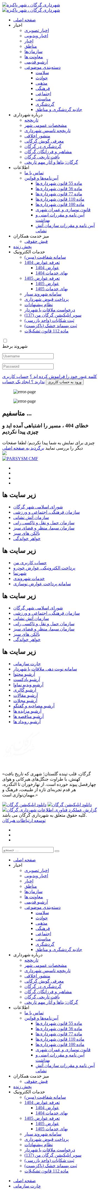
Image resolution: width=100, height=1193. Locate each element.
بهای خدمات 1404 (52, 273)
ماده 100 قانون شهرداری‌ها (60, 204)
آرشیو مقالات (25, 695)
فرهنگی (43, 88)
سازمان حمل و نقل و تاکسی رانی (43, 522)
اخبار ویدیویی (36, 35)
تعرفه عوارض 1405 (42, 278)
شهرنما (19, 573)
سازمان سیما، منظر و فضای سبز (43, 528)
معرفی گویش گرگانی (44, 141)
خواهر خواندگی (27, 538)
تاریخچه (31, 120)
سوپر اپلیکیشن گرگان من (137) (52, 315)
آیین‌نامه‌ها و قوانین (41, 178)
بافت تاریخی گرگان (42, 157)
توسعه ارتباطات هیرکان (24, 820)
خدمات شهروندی (29, 578)
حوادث (42, 77)
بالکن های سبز (26, 533)
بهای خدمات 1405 (52, 288)
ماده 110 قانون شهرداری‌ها (60, 199)
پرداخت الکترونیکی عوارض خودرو (44, 568)
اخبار (28, 41)
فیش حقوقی (36, 241)
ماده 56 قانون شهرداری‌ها (59, 188)
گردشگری (45, 104)
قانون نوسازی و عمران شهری (63, 209)
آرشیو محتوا (24, 674)
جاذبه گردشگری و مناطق (59, 109)
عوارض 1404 (47, 267)
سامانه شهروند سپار (42, 294)
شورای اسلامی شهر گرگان (38, 507)
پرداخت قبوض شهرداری (46, 299)
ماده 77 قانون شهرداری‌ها (59, 193)
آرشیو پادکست (26, 679)
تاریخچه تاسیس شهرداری (47, 130)
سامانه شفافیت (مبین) (45, 257)
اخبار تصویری (36, 30)
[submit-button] (57, 851)
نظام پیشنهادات (38, 304)
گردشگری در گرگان (42, 146)
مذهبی (42, 83)
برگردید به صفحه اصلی (23, 448)
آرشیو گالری (24, 690)
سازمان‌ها (33, 51)
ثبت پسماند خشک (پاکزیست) (50, 325)
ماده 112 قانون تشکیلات (46, 331)
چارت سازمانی (27, 663)
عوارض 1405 (47, 283)
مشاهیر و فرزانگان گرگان (48, 151)
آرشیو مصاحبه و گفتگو (33, 705)
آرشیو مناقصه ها (28, 716)
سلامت (42, 72)
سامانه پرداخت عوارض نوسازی (42, 583)
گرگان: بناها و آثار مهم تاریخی (51, 162)
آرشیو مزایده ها (27, 711)
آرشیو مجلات (25, 700)
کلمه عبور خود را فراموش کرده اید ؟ (63, 376)
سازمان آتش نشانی (31, 517)
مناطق (30, 46)
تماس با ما (34, 172)
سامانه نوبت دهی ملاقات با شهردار (45, 669)
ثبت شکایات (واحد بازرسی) (49, 320)
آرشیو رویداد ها (27, 721)
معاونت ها (33, 56)
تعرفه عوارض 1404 (42, 262)
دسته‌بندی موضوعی (42, 67)
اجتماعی (43, 93)
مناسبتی (43, 99)
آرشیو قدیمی (36, 62)
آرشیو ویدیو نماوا (28, 684)
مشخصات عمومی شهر (45, 125)
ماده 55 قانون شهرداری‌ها (59, 183)
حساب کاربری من (30, 562)
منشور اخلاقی (37, 135)
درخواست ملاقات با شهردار (49, 309)
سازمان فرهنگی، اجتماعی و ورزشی (46, 512)
